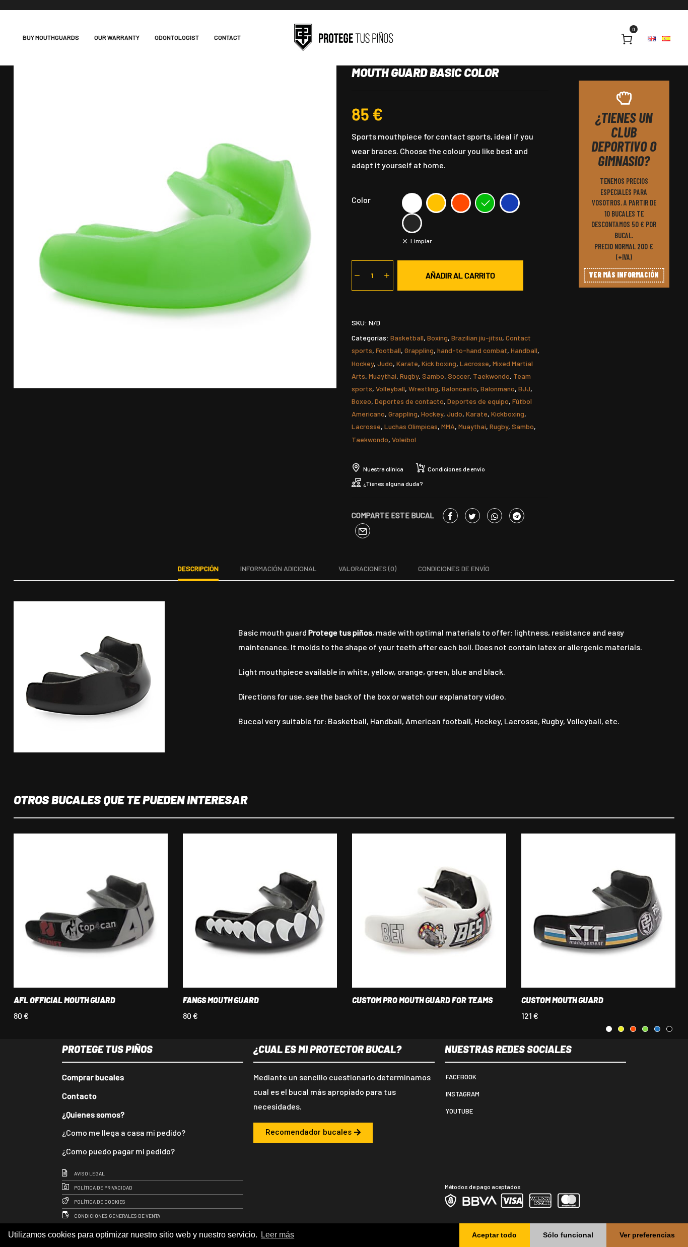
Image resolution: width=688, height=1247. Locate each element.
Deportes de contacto (409, 401)
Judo (385, 363)
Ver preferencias (647, 1235)
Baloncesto (459, 388)
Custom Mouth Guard (562, 1000)
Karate (407, 363)
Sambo (433, 376)
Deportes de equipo (478, 401)
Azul (510, 203)
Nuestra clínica (383, 468)
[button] (313, 1133)
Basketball (407, 337)
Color (361, 199)
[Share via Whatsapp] (494, 515)
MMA (448, 426)
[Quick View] (104, 934)
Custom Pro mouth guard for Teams (422, 1000)
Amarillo (436, 203)
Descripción (198, 568)
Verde (485, 203)
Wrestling (423, 388)
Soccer (458, 376)
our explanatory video (465, 696)
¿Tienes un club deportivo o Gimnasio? (623, 138)
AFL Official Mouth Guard (64, 1000)
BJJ (524, 388)
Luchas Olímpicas (411, 426)
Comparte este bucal (393, 515)
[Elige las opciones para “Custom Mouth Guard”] (585, 934)
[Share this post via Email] (362, 530)
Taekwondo (491, 376)
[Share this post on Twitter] (472, 515)
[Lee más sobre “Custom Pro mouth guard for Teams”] (415, 934)
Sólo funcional (568, 1235)
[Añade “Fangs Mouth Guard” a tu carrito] (246, 934)
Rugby (409, 376)
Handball (524, 350)
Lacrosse (474, 363)
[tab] (198, 570)
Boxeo (361, 401)
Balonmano (497, 388)
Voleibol (404, 439)
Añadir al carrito (460, 275)
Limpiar (421, 240)
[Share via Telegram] (516, 515)
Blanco (412, 203)
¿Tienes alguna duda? (393, 483)
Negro (412, 223)
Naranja (461, 203)
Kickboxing (507, 413)
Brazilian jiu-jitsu (476, 337)
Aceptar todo (494, 1235)
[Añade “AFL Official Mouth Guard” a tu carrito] (77, 934)
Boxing (437, 337)
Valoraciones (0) (367, 568)
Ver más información (624, 274)
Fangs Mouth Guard (221, 1000)
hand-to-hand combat (472, 350)
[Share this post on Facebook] (450, 515)
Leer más (277, 1234)
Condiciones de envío (456, 468)
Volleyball (390, 388)
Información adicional (278, 568)
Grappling (419, 350)
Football (388, 350)
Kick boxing (439, 363)
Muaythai (382, 376)
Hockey (363, 363)
